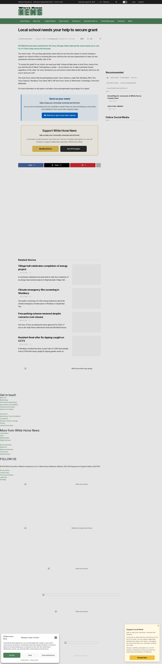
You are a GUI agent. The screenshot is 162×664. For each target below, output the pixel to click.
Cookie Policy (25, 660)
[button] (56, 638)
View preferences (48, 655)
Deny (30, 655)
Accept (11, 655)
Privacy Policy (34, 660)
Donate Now (142, 658)
